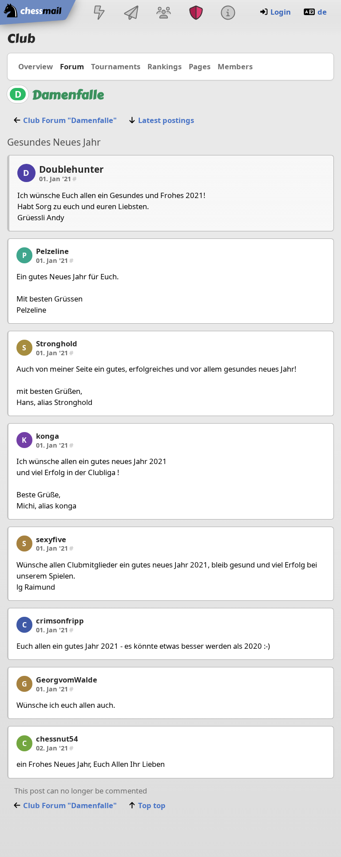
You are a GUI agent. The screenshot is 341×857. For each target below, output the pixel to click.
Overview (35, 66)
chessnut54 (57, 739)
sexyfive (51, 539)
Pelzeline (52, 251)
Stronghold (56, 343)
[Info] (228, 13)
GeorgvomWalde (66, 679)
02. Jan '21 (54, 747)
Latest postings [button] (166, 120)
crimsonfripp (60, 620)
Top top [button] (152, 805)
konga (47, 436)
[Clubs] (196, 13)
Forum (72, 66)
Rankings (164, 66)
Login (280, 12)
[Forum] (164, 13)
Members (235, 66)
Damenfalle (68, 94)
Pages (199, 66)
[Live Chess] (99, 13)
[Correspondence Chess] (131, 13)
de (322, 12)
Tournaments (115, 66)
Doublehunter (71, 169)
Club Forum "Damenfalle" (70, 120)
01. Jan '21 (57, 178)
